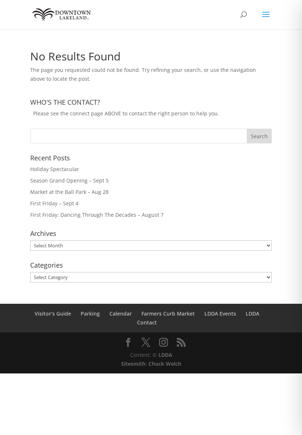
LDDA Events (220, 313)
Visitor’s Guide (53, 313)
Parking (90, 313)
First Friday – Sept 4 (54, 203)
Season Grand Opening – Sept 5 (69, 180)
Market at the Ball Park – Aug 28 (69, 191)
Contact (147, 322)
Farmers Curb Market (168, 313)
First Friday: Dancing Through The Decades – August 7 (97, 214)
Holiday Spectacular (54, 169)
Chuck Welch (164, 363)
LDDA (252, 313)
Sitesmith (133, 363)
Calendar (120, 313)
